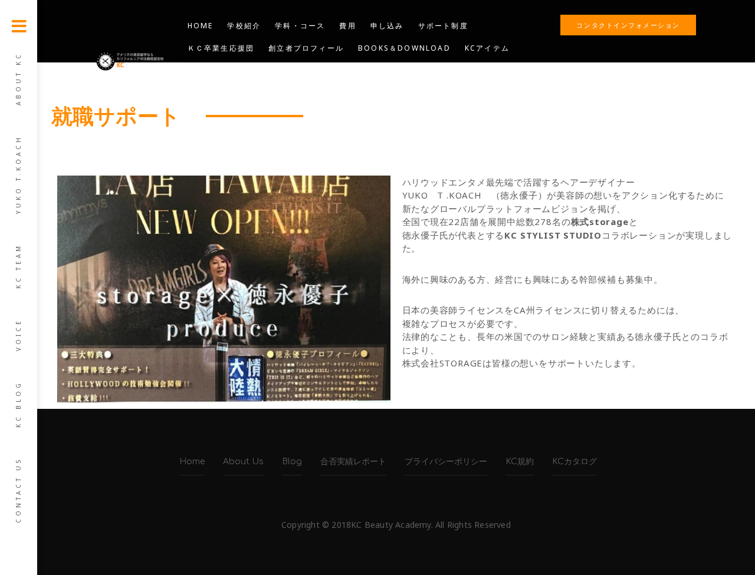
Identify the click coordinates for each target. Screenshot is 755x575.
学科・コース (300, 26)
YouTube (399, 70)
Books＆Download (404, 48)
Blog (351, 70)
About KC (18, 78)
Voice (18, 334)
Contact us (18, 490)
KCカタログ (574, 461)
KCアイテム (487, 48)
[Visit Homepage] (139, 59)
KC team (18, 266)
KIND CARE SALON (358, 93)
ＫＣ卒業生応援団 (221, 48)
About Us (243, 461)
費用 (347, 26)
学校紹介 (244, 26)
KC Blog (18, 404)
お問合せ (308, 70)
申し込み (387, 26)
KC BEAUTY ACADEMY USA (246, 93)
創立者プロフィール (306, 48)
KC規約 (519, 461)
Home (201, 26)
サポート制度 (443, 26)
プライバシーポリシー (446, 461)
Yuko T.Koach (18, 174)
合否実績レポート (353, 461)
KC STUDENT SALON (232, 70)
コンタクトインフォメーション (628, 25)
